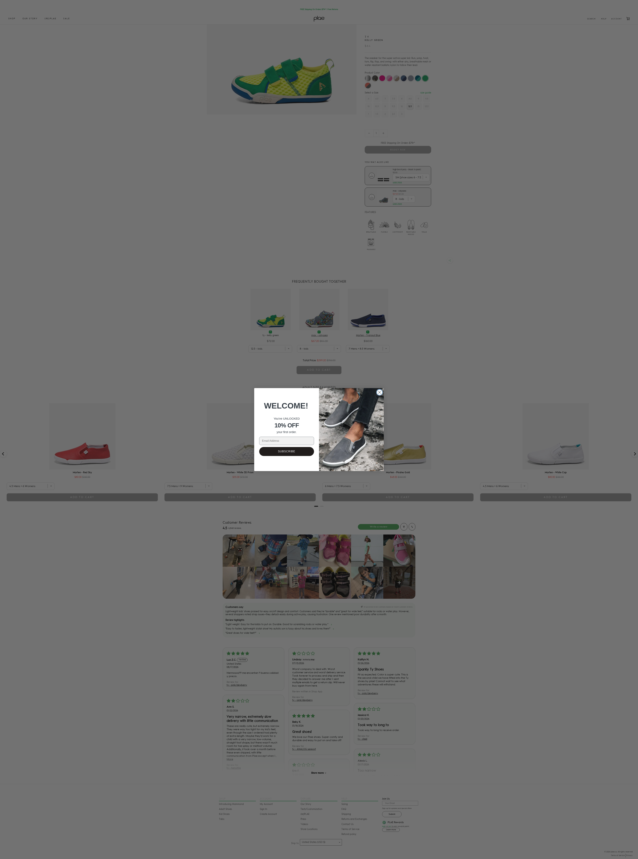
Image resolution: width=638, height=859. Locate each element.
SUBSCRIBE (286, 451)
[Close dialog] (379, 392)
